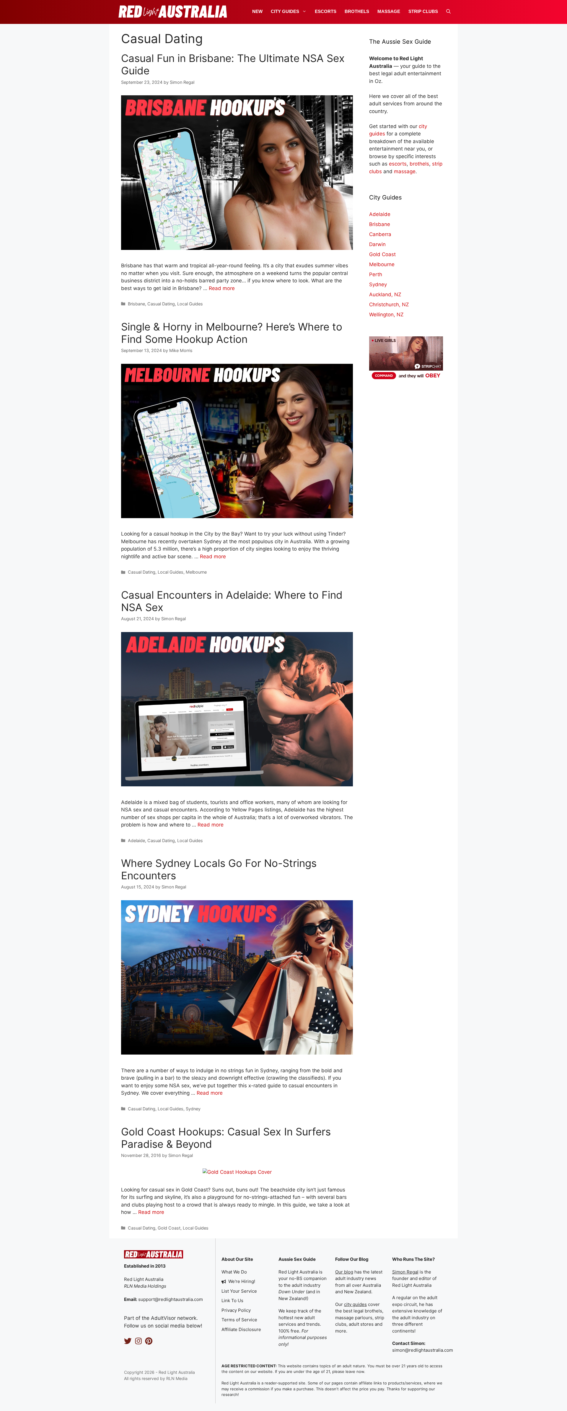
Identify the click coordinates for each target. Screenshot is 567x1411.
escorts (398, 164)
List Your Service (239, 1291)
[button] (448, 11)
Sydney (193, 1108)
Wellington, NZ (386, 314)
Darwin (377, 244)
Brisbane (136, 303)
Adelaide (136, 840)
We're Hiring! (241, 1281)
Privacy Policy (236, 1310)
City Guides (285, 11)
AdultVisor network (173, 1318)
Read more (222, 288)
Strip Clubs (423, 11)
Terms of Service (239, 1319)
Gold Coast (169, 1227)
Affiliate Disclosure (241, 1329)
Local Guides (190, 303)
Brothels (357, 11)
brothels (419, 164)
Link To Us (232, 1300)
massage (405, 171)
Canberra (380, 234)
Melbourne (196, 571)
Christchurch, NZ (389, 304)
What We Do (234, 1272)
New (257, 11)
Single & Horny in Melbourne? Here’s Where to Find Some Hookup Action (231, 332)
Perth (375, 274)
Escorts (325, 11)
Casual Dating (161, 303)
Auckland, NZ (385, 294)
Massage (388, 11)
